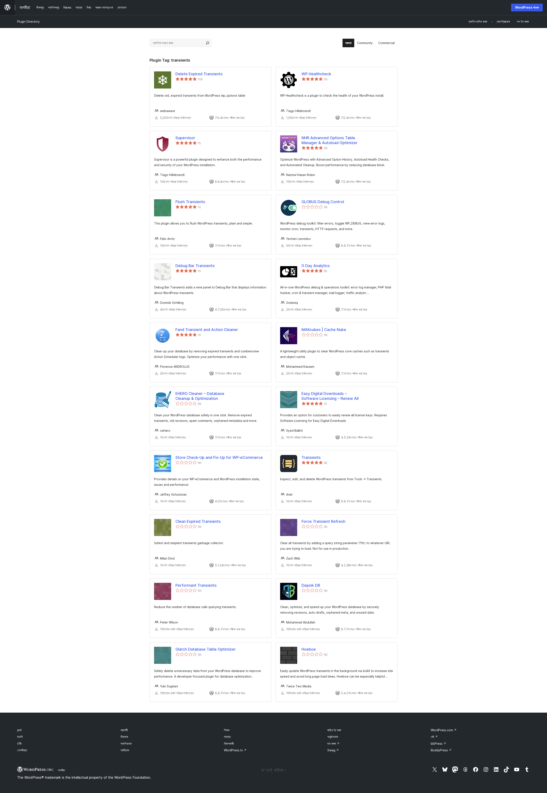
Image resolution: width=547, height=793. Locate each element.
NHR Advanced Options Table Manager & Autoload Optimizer (329, 140)
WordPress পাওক (527, 7)
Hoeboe (308, 649)
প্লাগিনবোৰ (126, 743)
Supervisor (185, 138)
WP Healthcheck (316, 74)
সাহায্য (227, 736)
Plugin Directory (28, 21)
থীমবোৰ (124, 736)
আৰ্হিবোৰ (125, 750)
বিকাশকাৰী (229, 743)
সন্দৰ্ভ (19, 730)
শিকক (226, 730)
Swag (333, 750)
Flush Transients (190, 201)
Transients (311, 457)
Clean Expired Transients (198, 521)
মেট (434, 736)
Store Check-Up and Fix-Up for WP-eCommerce (219, 457)
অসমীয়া (61, 770)
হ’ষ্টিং (19, 743)
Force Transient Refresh (323, 521)
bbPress (438, 743)
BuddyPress (441, 750)
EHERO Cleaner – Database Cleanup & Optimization (199, 396)
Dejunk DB (310, 585)
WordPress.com (444, 730)
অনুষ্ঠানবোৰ (332, 736)
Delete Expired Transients (199, 74)
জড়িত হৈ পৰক (334, 730)
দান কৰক (333, 743)
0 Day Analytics (315, 265)
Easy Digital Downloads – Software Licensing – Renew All (330, 396)
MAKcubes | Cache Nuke (323, 329)
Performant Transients (196, 585)
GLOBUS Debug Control (322, 201)
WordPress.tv (235, 750)
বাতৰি (19, 736)
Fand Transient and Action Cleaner (206, 329)
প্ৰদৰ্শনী (124, 730)
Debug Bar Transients (195, 265)
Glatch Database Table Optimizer (205, 649)
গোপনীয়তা (22, 750)
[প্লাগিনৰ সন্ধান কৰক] (207, 43)
